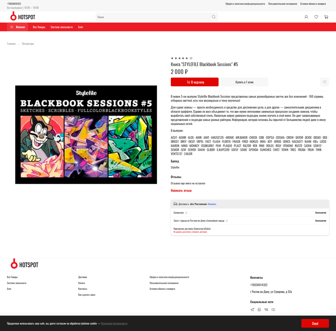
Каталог (20, 27)
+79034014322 (14, 3)
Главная (11, 43)
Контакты (82, 288)
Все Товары (39, 27)
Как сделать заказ (86, 294)
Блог (80, 27)
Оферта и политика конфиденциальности (245, 3)
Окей (315, 323)
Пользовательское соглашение (282, 3)
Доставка (82, 277)
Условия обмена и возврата (313, 3)
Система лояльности (62, 27)
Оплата (81, 283)
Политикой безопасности (114, 323)
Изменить (212, 204)
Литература (28, 43)
